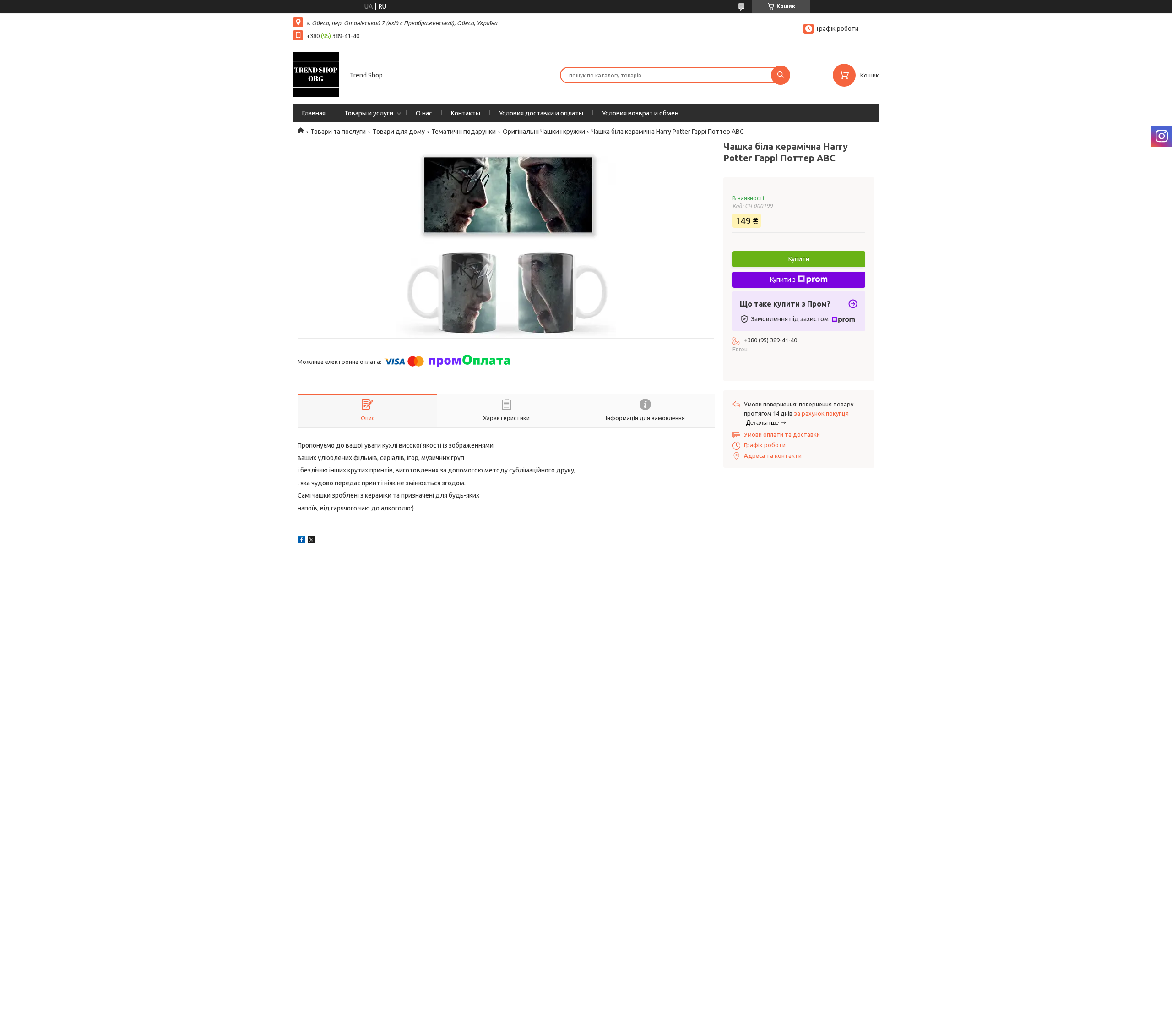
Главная (314, 113)
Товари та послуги (338, 131)
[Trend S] (316, 74)
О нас (424, 113)
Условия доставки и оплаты (541, 113)
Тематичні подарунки (463, 131)
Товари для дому (399, 131)
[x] (311, 541)
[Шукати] (780, 75)
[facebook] (301, 541)
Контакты (465, 113)
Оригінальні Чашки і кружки (544, 131)
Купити (798, 259)
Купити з (783, 279)
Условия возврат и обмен (640, 113)
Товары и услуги (368, 113)
